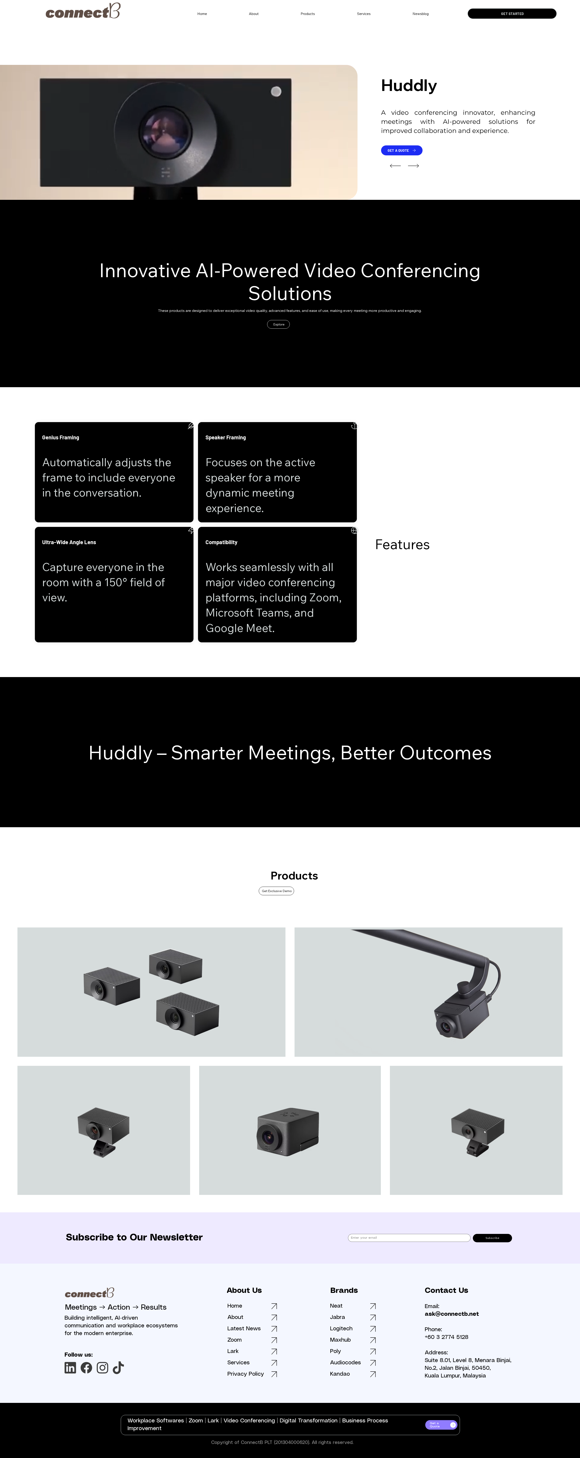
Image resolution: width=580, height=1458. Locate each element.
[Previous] (395, 165)
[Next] (413, 165)
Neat (336, 1306)
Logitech (341, 1328)
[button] (308, 13)
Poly (335, 1351)
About (235, 1317)
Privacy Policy (245, 1374)
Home (234, 1306)
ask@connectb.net (452, 1314)
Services (238, 1362)
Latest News (244, 1328)
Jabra (337, 1317)
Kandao (340, 1374)
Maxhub (340, 1340)
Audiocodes (345, 1362)
